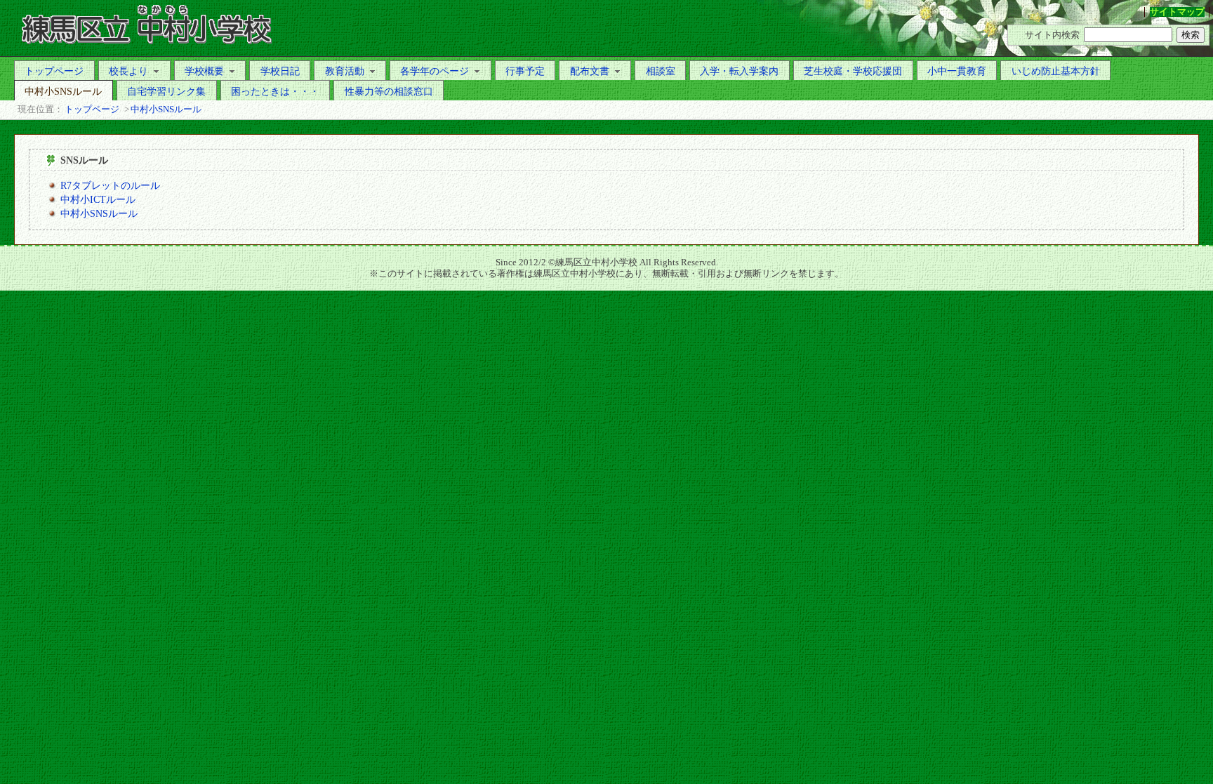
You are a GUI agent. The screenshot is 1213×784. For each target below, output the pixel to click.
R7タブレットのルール (110, 185)
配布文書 (589, 71)
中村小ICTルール (97, 199)
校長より (128, 71)
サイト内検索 (1052, 35)
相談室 (660, 71)
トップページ (54, 71)
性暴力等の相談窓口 (389, 91)
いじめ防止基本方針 (1056, 71)
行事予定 (525, 71)
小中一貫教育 (956, 71)
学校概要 (204, 71)
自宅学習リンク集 (166, 91)
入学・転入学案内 (739, 71)
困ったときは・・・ (275, 91)
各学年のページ (434, 71)
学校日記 (280, 71)
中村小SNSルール (63, 91)
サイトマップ (1177, 12)
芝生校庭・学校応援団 (853, 71)
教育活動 (344, 71)
